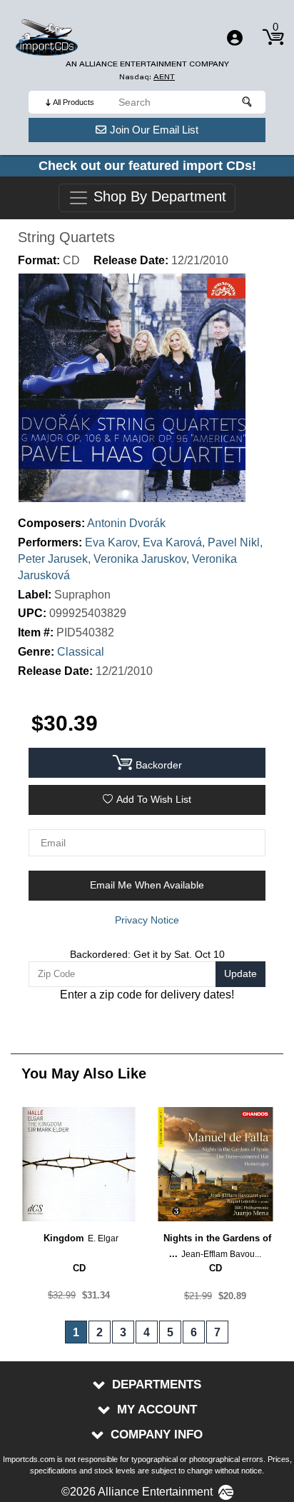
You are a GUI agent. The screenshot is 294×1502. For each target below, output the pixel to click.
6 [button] (194, 1332)
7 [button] (217, 1332)
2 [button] (99, 1332)
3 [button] (123, 1332)
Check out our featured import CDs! (147, 166)
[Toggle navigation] (234, 38)
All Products (73, 102)
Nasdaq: (147, 76)
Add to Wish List (153, 799)
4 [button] (146, 1332)
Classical (80, 652)
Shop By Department (157, 197)
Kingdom (64, 1238)
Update (240, 973)
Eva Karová (172, 542)
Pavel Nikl (234, 542)
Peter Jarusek (53, 559)
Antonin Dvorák (126, 523)
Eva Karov (111, 542)
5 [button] (170, 1332)
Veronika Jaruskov (139, 559)
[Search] (247, 102)
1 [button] (76, 1332)
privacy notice (147, 920)
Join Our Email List (154, 130)
